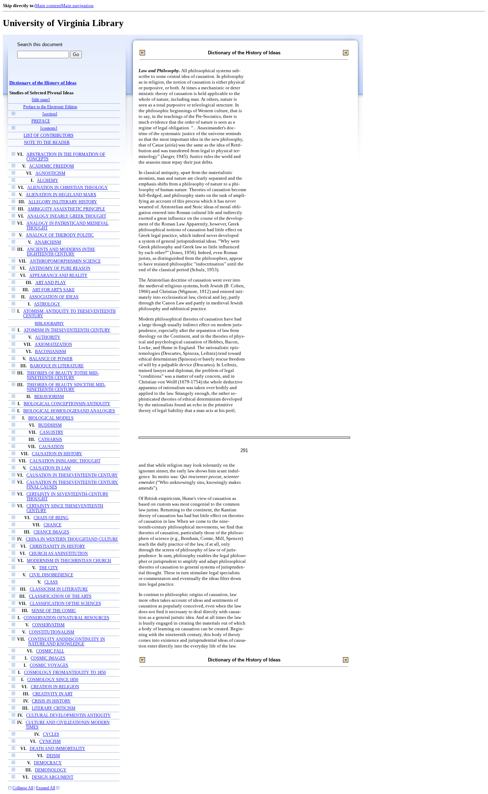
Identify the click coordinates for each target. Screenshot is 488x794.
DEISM (53, 756)
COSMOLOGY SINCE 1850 (52, 680)
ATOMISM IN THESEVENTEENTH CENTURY (67, 330)
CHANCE (52, 525)
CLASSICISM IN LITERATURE (59, 589)
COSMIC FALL (50, 651)
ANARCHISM (48, 242)
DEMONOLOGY (50, 770)
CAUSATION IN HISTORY (57, 454)
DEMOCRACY (48, 763)
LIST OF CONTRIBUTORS (49, 135)
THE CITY (48, 568)
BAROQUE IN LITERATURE (57, 366)
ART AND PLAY (50, 283)
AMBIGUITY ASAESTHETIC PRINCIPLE (66, 209)
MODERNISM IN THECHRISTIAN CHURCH (69, 561)
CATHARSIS (50, 439)
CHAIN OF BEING (51, 518)
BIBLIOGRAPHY (49, 323)
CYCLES (51, 734)
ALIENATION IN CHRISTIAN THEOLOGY (67, 187)
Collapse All (23, 788)
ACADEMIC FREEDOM (51, 166)
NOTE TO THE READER (47, 142)
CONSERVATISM (48, 625)
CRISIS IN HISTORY (51, 701)
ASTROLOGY (47, 304)
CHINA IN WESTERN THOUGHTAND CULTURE (72, 539)
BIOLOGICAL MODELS (51, 418)
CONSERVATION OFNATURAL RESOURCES (66, 618)
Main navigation (77, 5)
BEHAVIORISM (49, 396)
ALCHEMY (47, 180)
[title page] (41, 100)
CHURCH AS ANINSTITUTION (58, 553)
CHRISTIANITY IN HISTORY (57, 546)
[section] (50, 114)
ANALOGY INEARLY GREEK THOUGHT (66, 216)
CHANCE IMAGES (51, 532)
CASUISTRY (52, 432)
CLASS (51, 582)
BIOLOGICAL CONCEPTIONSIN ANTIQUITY (67, 404)
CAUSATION (51, 447)
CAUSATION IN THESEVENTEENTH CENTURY (72, 475)
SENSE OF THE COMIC (53, 611)
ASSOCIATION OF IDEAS (54, 297)
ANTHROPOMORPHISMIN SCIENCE (65, 261)
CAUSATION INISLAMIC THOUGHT (65, 461)
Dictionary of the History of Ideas (42, 82)
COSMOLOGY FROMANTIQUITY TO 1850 (65, 672)
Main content (48, 5)
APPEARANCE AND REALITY (58, 275)
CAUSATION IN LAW (50, 468)
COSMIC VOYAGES (49, 665)
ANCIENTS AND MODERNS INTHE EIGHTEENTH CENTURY (61, 252)
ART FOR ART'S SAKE (53, 290)
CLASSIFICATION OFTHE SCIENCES (65, 603)
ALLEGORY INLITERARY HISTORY (62, 202)
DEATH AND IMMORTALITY (57, 748)
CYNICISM (50, 741)
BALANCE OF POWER (51, 359)
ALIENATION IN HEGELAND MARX (61, 195)
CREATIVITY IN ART (53, 694)
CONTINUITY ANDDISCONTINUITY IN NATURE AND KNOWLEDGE (66, 641)
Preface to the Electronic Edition (50, 107)
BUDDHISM (50, 425)
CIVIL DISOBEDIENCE (51, 575)
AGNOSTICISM (50, 173)
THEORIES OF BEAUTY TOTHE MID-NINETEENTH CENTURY (63, 375)
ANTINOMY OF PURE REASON (59, 268)
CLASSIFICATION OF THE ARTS (60, 596)
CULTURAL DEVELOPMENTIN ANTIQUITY (68, 715)
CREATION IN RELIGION (55, 687)
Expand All (45, 788)
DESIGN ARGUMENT (52, 777)
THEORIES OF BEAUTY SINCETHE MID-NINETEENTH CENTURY (66, 387)
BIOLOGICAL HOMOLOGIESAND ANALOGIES (69, 411)
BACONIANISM (50, 351)
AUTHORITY (47, 337)
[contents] (48, 128)
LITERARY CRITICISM (53, 708)
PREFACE (40, 121)
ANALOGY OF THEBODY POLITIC (60, 235)
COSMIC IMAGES (48, 658)
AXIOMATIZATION (53, 344)
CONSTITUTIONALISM (51, 632)
